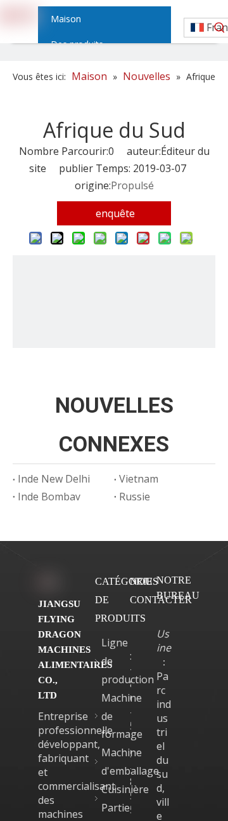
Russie (134, 497)
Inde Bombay (49, 497)
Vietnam (138, 479)
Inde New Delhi (54, 479)
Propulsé (132, 185)
